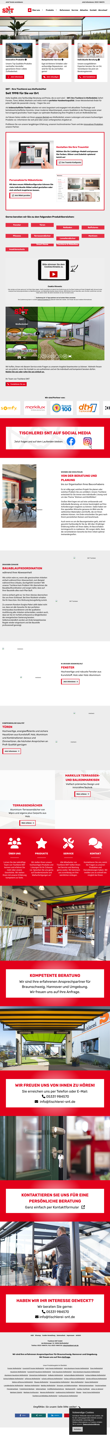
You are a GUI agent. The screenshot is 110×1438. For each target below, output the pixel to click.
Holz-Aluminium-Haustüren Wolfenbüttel (86, 1372)
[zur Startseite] (12, 10)
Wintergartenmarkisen (86, 1385)
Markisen (93, 236)
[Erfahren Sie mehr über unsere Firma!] (14, 847)
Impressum (70, 1335)
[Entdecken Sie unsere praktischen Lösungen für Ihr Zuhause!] (41, 847)
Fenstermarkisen (100, 1385)
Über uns (36, 10)
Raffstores (93, 227)
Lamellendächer (68, 238)
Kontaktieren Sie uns (17, 384)
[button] (22, 1415)
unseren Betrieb (42, 117)
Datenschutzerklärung (43, 299)
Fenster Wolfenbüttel (14, 1368)
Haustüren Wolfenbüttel (18, 1372)
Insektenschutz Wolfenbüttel (65, 1392)
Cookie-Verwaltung (48, 1335)
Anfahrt (78, 1335)
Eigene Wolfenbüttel (91, 1382)
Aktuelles (84, 10)
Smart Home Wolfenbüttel (91, 1392)
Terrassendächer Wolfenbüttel (60, 1382)
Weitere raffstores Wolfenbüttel (22, 1382)
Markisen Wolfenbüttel (32, 1385)
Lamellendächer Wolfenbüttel (13, 1385)
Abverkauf (102, 10)
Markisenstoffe (70, 1389)
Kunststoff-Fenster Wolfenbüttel (33, 1368)
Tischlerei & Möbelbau (67, 244)
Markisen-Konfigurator (31, 1392)
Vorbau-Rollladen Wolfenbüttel (95, 1375)
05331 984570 (99, 2)
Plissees (17, 236)
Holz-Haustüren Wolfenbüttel (62, 1372)
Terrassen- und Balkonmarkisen (67, 1385)
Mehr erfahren (82, 794)
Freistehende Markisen (26, 1389)
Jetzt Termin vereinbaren (14, 2)
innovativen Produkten (93, 124)
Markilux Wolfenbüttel (48, 1385)
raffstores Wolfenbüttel (32, 1379)
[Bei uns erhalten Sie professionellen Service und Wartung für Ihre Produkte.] (68, 847)
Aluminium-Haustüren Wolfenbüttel (16, 1375)
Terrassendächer (42, 236)
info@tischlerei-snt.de (57, 1102)
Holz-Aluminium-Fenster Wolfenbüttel (76, 1368)
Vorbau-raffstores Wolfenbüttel (74, 1379)
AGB (32, 1335)
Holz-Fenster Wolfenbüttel (54, 1368)
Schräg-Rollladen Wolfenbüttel (13, 1379)
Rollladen (67, 227)
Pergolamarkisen (12, 1389)
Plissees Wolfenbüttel (41, 1382)
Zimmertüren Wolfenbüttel (38, 1375)
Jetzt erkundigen (52, 77)
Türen (42, 225)
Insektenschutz (17, 249)
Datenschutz (61, 1335)
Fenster (17, 225)
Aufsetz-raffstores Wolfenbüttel (52, 1379)
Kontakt (93, 10)
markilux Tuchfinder (83, 1389)
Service (75, 10)
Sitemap (38, 1335)
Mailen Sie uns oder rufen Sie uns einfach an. (25, 372)
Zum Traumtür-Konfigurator (71, 162)
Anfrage (72, 992)
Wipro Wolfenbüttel (77, 1382)
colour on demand (97, 1389)
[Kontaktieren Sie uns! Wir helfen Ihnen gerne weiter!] (95, 847)
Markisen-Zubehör (16, 1392)
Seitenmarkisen (41, 1389)
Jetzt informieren (16, 77)
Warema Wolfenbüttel (47, 1392)
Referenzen (65, 10)
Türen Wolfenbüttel (96, 1368)
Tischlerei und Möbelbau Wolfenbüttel (44, 1396)
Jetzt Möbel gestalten (22, 195)
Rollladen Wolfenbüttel (55, 1375)
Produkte (50, 10)
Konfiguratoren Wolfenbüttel (68, 1396)
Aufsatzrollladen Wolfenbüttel (74, 1375)
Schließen (77, 1429)
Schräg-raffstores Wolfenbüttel (96, 1379)
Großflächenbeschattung (55, 1389)
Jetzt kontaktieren (88, 77)
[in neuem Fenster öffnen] (71, 441)
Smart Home (42, 244)
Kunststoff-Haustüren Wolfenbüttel (39, 1372)
